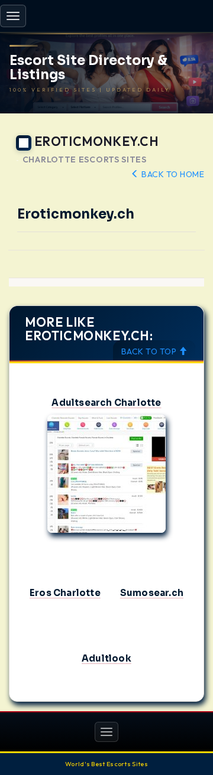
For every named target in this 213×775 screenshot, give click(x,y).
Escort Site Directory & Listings (88, 68)
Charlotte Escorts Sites (84, 159)
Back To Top (150, 351)
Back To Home (172, 174)
